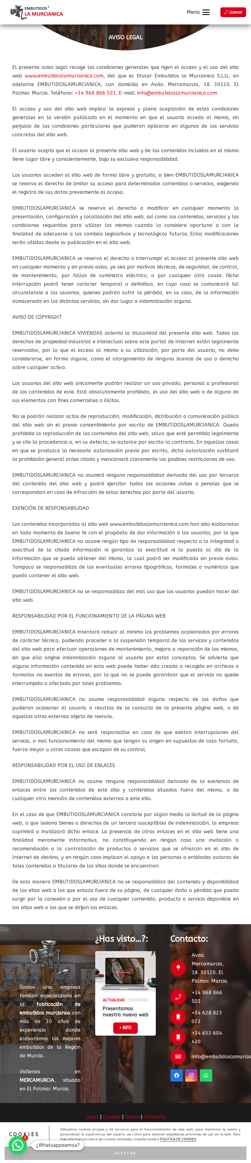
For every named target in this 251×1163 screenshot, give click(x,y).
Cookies (112, 1117)
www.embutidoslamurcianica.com (64, 76)
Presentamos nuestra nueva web (125, 1011)
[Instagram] (191, 1075)
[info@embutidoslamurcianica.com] (181, 1056)
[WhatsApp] (206, 1075)
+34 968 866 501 (95, 93)
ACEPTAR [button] (125, 1153)
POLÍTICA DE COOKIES (178, 1139)
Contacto (155, 1117)
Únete (132, 1117)
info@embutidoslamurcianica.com (177, 93)
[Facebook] (176, 1075)
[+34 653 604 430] (181, 1037)
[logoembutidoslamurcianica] (36, 12)
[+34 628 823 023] (181, 1017)
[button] (198, 12)
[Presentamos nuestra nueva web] (125, 971)
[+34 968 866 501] (181, 997)
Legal (92, 1117)
